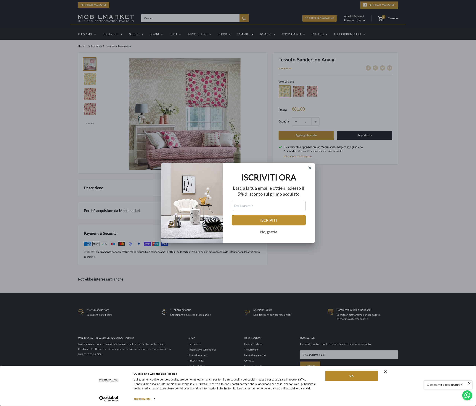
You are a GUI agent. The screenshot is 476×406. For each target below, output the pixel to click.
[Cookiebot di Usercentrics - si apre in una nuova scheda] (109, 399)
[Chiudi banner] (385, 371)
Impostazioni (142, 398)
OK (351, 375)
